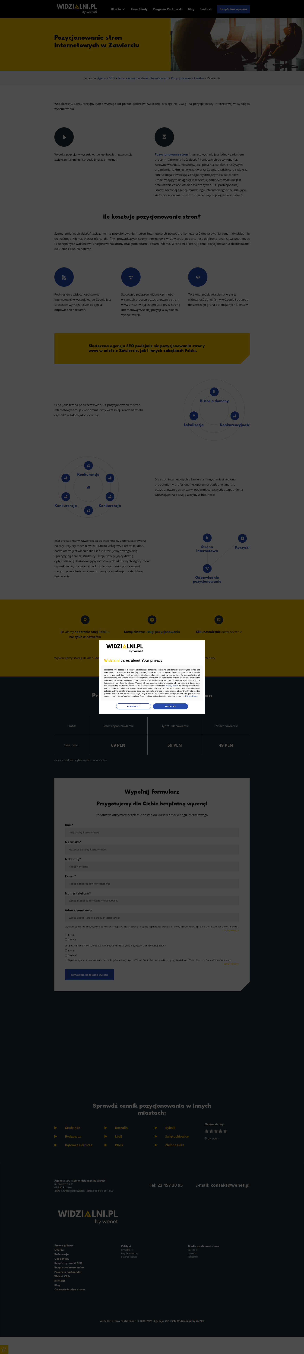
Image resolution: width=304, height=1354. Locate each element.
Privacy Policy (172, 686)
